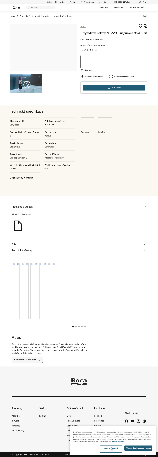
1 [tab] (73, 326)
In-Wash (15, 421)
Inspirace (118, 8)
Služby (43, 408)
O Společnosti (75, 408)
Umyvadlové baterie (62, 16)
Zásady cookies (118, 442)
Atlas (16, 337)
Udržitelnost (72, 426)
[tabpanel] (14, 292)
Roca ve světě (73, 421)
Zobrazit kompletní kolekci (25, 360)
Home (13, 16)
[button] (28, 7)
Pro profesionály (136, 8)
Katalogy (16, 426)
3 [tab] (79, 326)
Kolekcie (16, 416)
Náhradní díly (18, 431)
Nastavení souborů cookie (111, 449)
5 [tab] (85, 326)
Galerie (97, 426)
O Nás (70, 416)
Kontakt (43, 416)
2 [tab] (76, 326)
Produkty (104, 8)
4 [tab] (82, 326)
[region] (113, 440)
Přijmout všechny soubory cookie (138, 448)
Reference (99, 421)
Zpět (145, 16)
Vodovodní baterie (40, 16)
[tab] (79, 207)
